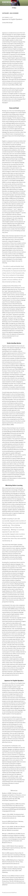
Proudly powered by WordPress (9, 892)
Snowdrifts (9, 2)
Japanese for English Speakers (12, 19)
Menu (14, 7)
